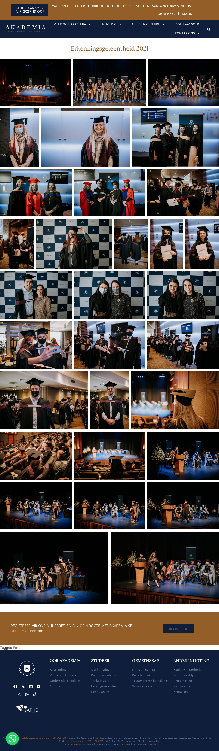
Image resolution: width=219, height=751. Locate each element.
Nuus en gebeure (146, 24)
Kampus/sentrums (104, 675)
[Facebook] (15, 686)
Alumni (55, 686)
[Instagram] (19, 694)
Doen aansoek (187, 24)
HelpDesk (125, 744)
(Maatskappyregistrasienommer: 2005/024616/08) (45, 737)
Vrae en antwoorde (63, 675)
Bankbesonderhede (187, 670)
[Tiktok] (34, 694)
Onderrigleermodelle (65, 681)
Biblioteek (100, 6)
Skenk (187, 14)
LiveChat (152, 744)
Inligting (109, 24)
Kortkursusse (128, 6)
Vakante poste (142, 686)
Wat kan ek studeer (68, 6)
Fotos (17, 647)
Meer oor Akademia (69, 24)
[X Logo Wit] (23, 686)
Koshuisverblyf (184, 675)
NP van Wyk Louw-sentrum (169, 6)
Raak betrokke (142, 675)
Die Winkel (166, 14)
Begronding (58, 670)
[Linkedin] (31, 686)
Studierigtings (101, 670)
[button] (209, 29)
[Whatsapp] (27, 694)
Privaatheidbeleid (71, 744)
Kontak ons (185, 33)
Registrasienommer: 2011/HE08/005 (85, 740)
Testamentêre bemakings (150, 681)
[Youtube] (38, 686)
